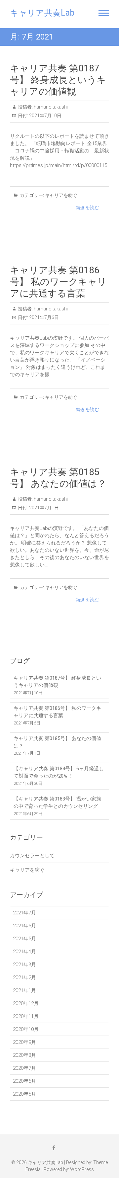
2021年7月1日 (43, 507)
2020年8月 (24, 1055)
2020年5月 (24, 1094)
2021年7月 (24, 913)
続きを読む (87, 207)
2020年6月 (24, 1081)
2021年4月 (24, 952)
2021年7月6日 (43, 317)
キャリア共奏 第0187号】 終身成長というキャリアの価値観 (58, 80)
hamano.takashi (50, 107)
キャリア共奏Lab (42, 13)
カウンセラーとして (32, 856)
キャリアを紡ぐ (61, 195)
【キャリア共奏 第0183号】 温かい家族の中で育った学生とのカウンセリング (57, 802)
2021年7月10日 (44, 115)
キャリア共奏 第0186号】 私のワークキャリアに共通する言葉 (58, 282)
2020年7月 (24, 1068)
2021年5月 (24, 939)
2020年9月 (24, 1042)
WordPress (82, 1169)
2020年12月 (26, 1003)
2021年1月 (24, 990)
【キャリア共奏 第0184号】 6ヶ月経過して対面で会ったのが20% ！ (59, 772)
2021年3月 (24, 965)
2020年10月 (26, 1029)
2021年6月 (24, 926)
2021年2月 (24, 977)
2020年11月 (26, 1016)
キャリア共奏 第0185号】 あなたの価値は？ (57, 742)
